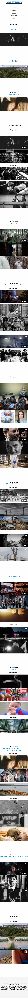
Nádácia (14, 10)
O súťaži (14, 7)
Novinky (14, 13)
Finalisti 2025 (14, 15)
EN (14, 18)
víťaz (24, 147)
